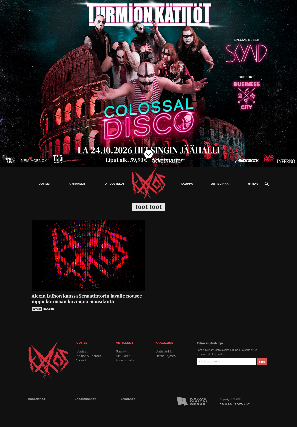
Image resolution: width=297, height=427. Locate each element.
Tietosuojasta (165, 356)
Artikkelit (123, 356)
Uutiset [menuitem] (44, 184)
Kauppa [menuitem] (187, 184)
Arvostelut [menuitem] (115, 184)
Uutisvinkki (164, 351)
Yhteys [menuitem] (252, 184)
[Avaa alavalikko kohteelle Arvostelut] (128, 184)
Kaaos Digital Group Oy (235, 403)
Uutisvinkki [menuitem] (220, 184)
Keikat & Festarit (88, 356)
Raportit (122, 351)
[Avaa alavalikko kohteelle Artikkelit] (89, 184)
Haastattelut (125, 360)
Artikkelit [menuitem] (77, 184)
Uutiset (82, 351)
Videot (81, 360)
